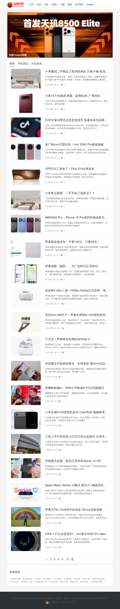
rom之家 (86, 578)
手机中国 (14, 581)
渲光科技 (84, 581)
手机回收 (57, 578)
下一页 (70, 559)
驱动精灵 (47, 578)
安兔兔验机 (28, 578)
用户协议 (76, 598)
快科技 (38, 578)
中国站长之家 (26, 581)
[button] (15, 35)
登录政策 (84, 598)
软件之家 (53, 581)
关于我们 (59, 598)
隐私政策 (67, 598)
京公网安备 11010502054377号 (61, 602)
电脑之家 (63, 581)
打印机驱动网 (96, 581)
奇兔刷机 (68, 578)
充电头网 (74, 581)
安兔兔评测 (15, 578)
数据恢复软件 (41, 581)
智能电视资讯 (98, 578)
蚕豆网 (77, 578)
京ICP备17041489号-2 (98, 598)
